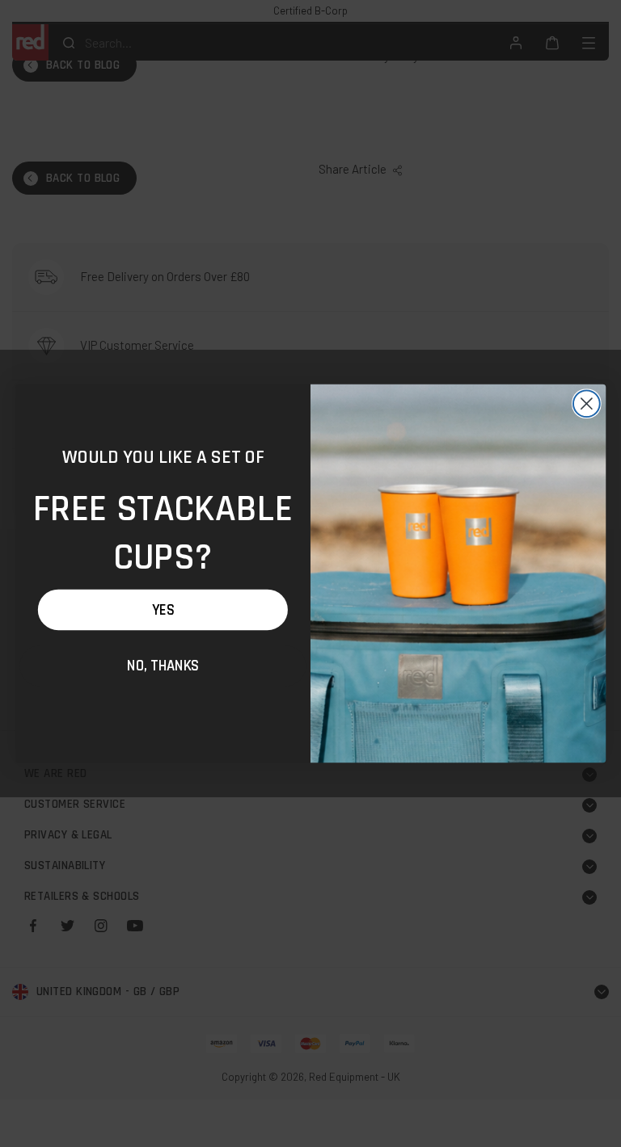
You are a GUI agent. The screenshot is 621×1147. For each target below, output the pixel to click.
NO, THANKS (162, 665)
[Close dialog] (586, 403)
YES (163, 610)
